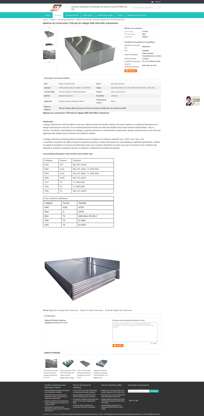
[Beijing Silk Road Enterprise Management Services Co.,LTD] (56, 7)
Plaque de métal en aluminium (91, 310)
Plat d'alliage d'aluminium (66, 20)
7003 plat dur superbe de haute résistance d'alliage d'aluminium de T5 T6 (51, 374)
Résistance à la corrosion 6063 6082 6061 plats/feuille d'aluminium (113, 395)
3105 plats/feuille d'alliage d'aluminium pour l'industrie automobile (57, 391)
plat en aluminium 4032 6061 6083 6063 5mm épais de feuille (68, 373)
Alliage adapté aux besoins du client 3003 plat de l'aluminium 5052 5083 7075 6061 (113, 401)
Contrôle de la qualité (105, 15)
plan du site (134, 400)
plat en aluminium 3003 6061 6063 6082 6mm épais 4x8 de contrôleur (84, 395)
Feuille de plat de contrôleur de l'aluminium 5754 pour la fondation (84, 406)
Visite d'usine (88, 15)
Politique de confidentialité (51, 414)
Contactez (132, 71)
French (157, 1)
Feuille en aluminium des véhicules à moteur (55, 386)
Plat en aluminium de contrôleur (82, 386)
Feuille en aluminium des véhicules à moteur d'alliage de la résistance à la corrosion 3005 (57, 402)
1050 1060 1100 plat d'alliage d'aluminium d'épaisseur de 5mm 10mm (84, 374)
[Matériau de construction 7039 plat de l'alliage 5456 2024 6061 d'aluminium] (89, 50)
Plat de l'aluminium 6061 (111, 385)
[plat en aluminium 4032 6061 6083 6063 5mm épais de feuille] (68, 363)
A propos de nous (72, 15)
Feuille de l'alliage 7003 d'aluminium (118, 310)
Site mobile (133, 403)
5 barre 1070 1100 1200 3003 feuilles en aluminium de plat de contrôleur (85, 391)
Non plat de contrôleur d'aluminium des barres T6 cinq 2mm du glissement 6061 (85, 401)
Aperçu (48, 15)
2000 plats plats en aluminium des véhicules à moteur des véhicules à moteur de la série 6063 (56, 396)
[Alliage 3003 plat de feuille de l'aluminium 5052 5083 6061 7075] (101, 363)
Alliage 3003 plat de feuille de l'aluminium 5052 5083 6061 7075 (101, 373)
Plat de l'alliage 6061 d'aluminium (65, 310)
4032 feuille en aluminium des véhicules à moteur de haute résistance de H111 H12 (57, 409)
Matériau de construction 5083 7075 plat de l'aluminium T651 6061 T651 (113, 391)
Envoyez (154, 391)
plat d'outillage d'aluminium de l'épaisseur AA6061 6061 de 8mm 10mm (112, 407)
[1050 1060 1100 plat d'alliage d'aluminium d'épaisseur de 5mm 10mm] (85, 363)
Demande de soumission (137, 15)
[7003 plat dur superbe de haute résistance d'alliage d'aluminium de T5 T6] (51, 363)
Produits (58, 15)
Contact (120, 15)
